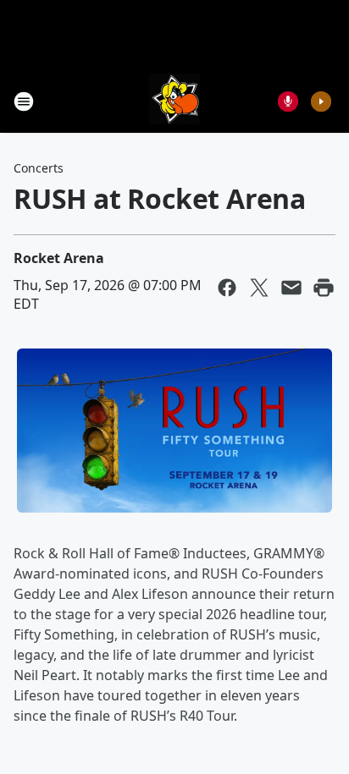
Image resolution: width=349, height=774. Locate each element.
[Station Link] (174, 101)
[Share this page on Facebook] (227, 287)
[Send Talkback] (288, 101)
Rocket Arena (59, 258)
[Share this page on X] (259, 287)
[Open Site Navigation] (24, 101)
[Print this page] (323, 287)
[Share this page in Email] (291, 287)
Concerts (39, 168)
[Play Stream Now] (321, 101)
